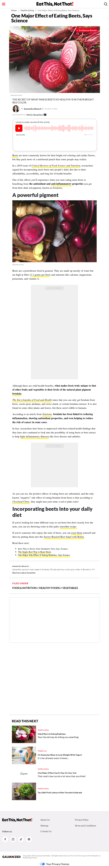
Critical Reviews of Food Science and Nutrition (56, 165)
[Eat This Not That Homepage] (54, 4)
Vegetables (70, 587)
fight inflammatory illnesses (34, 436)
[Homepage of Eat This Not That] (17, 820)
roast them (76, 532)
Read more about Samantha (23, 573)
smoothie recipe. (68, 526)
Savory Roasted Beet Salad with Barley (64, 536)
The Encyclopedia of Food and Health (32, 399)
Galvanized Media (43, 856)
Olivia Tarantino (35, 115)
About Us (45, 819)
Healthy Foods (49, 587)
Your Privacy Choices (57, 864)
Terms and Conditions (85, 825)
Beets (15, 155)
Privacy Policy (81, 819)
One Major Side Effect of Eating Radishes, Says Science (44, 555)
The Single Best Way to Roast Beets (34, 551)
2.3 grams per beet (40, 274)
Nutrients (47, 414)
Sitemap (44, 825)
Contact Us (46, 831)
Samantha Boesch (33, 109)
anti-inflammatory (61, 184)
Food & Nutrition (24, 587)
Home (14, 10)
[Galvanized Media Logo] (11, 857)
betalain (16, 393)
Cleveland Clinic (21, 501)
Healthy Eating (27, 10)
